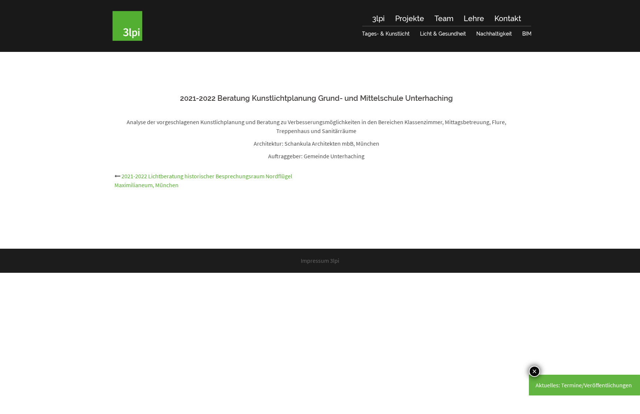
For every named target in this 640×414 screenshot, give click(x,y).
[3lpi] (127, 25)
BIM (526, 34)
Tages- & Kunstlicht (386, 34)
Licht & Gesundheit (443, 34)
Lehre (474, 18)
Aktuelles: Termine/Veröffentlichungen (584, 385)
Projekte (409, 18)
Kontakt (507, 18)
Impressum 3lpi (320, 260)
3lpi (378, 18)
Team (443, 18)
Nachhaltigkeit (494, 34)
